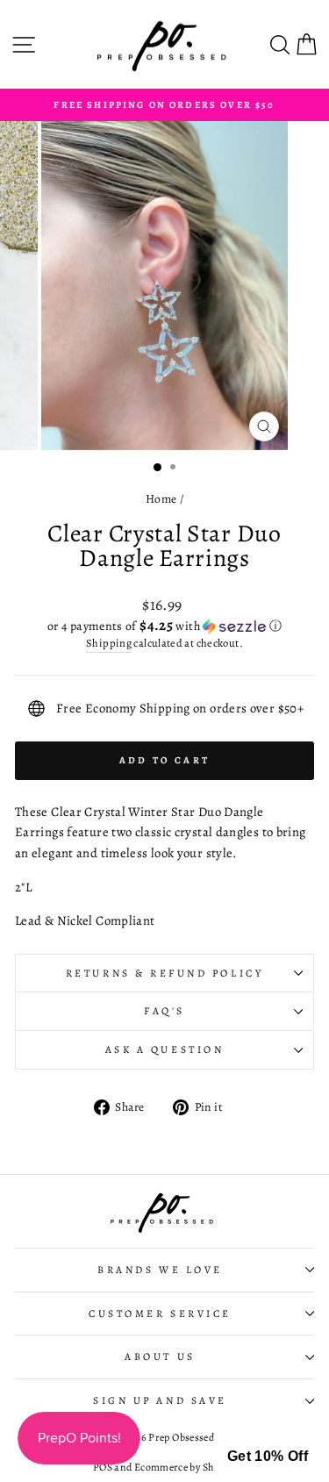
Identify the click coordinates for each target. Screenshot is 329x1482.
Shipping (109, 642)
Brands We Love (159, 1270)
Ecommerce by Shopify (185, 1467)
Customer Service (160, 1314)
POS (102, 1467)
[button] (164, 626)
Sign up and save (160, 1400)
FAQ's (164, 1011)
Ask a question (164, 1049)
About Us (160, 1357)
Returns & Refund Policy (164, 973)
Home (161, 498)
